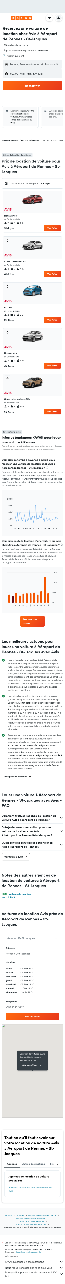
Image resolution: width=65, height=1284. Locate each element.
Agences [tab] (12, 1163)
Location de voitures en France (42, 1215)
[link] (32, 621)
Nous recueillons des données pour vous (28, 1267)
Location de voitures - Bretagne (30, 1218)
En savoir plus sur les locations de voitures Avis (30, 1189)
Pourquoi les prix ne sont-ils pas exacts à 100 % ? (31, 1274)
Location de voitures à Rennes (30, 1221)
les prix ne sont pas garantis (28, 1252)
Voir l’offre (52, 228)
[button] (5, 17)
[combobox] (16, 45)
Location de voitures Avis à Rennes (30, 1224)
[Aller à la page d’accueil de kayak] (21, 18)
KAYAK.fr (9, 1215)
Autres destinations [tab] (33, 1163)
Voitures (20, 1215)
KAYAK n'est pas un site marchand (24, 1261)
